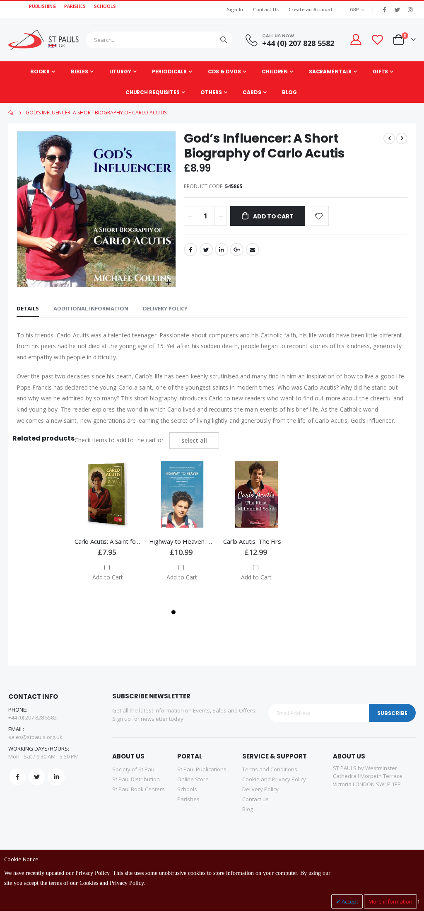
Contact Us (266, 9)
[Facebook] (384, 9)
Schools (187, 789)
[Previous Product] (389, 138)
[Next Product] (401, 138)
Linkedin (56, 776)
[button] (168, 283)
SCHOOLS (105, 6)
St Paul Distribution (136, 779)
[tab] (28, 308)
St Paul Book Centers (138, 789)
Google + (236, 249)
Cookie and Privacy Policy (274, 779)
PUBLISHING (42, 6)
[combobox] (159, 39)
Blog (247, 809)
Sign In (235, 9)
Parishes (188, 799)
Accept (349, 901)
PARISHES (75, 6)
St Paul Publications (201, 769)
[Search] (223, 39)
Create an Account (310, 9)
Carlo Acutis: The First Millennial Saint (256, 541)
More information (390, 901)
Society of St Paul (134, 769)
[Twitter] (397, 9)
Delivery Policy (165, 308)
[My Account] (355, 39)
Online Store (193, 779)
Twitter (206, 249)
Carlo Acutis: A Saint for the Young (108, 541)
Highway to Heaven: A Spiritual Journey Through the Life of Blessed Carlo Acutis (182, 541)
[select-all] (194, 440)
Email (252, 249)
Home (11, 113)
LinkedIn (221, 249)
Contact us (255, 799)
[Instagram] (410, 9)
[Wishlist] (377, 39)
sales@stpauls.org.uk (35, 737)
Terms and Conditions (269, 769)
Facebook (190, 249)
